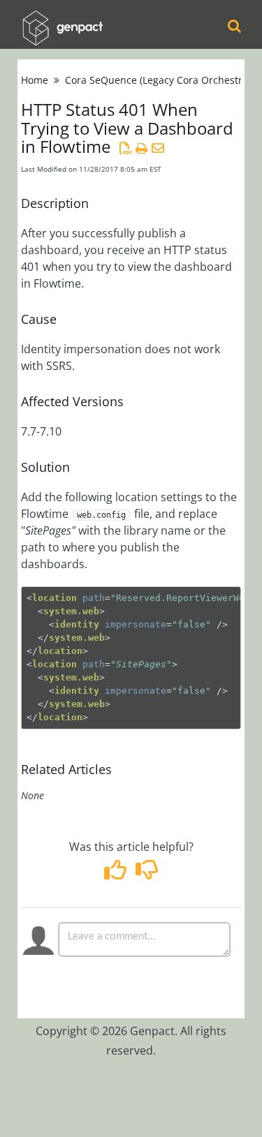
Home (34, 80)
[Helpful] (116, 874)
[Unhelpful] (147, 874)
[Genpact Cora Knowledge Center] (62, 18)
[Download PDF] (125, 148)
